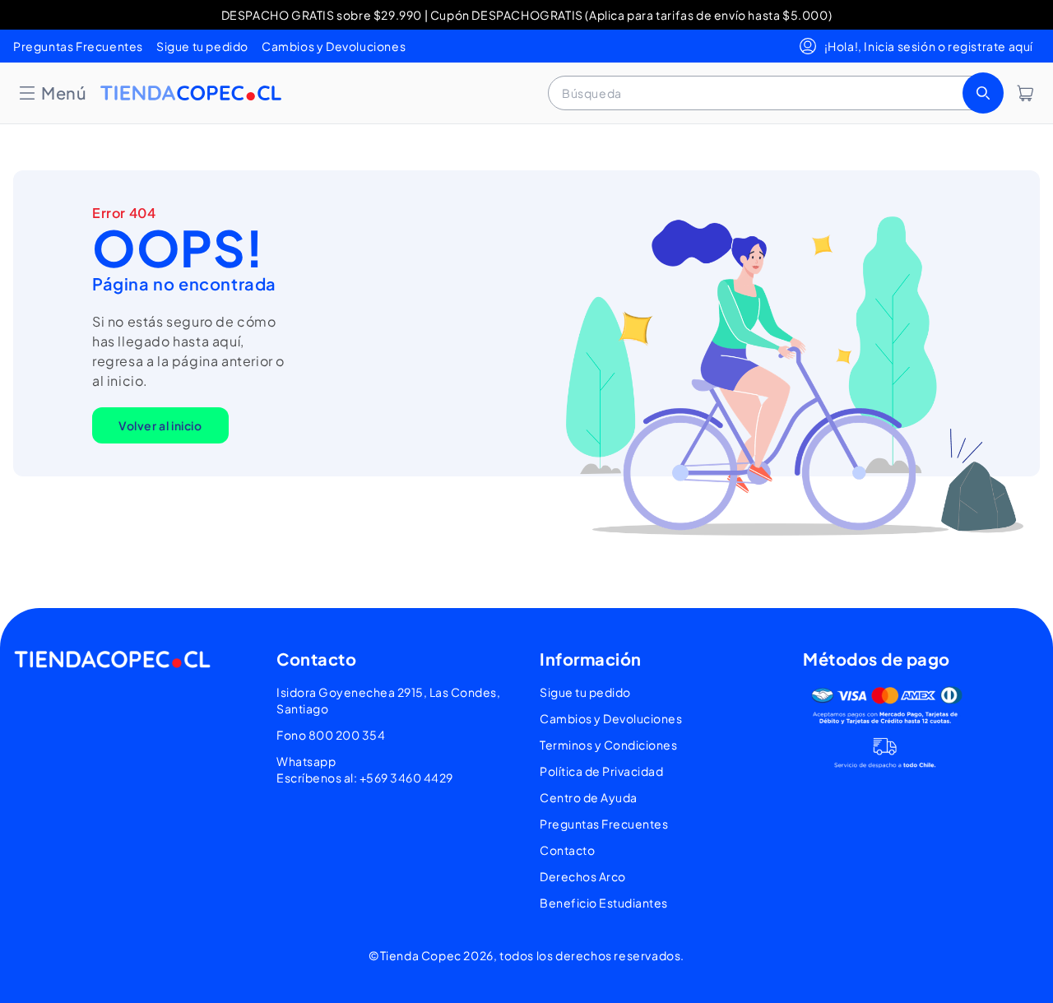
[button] (51, 93)
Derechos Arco (583, 876)
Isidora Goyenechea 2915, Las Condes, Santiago (388, 700)
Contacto (567, 850)
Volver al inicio (160, 425)
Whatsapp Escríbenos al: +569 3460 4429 (364, 769)
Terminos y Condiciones (608, 744)
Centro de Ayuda (589, 797)
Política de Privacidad (601, 771)
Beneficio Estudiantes (604, 902)
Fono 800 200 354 (330, 734)
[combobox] (774, 93)
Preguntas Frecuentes (78, 46)
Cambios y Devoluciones (334, 46)
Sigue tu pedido (202, 46)
